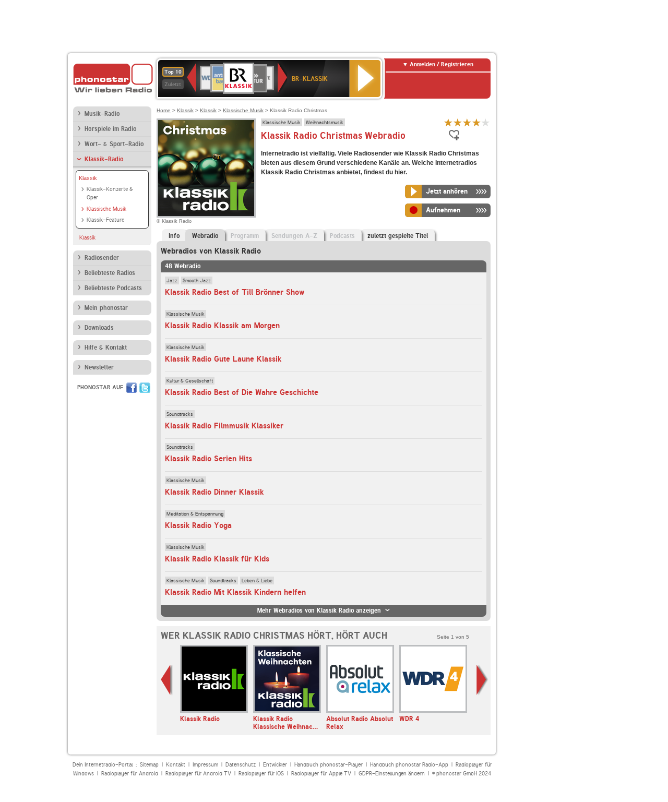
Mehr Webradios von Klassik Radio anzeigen (319, 610)
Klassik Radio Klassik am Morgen (222, 325)
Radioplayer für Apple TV (321, 773)
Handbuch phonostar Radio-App (409, 764)
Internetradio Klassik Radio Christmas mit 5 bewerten (486, 122)
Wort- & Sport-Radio (114, 144)
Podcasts (342, 236)
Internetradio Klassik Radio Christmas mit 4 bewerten (476, 122)
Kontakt (175, 764)
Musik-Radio (102, 113)
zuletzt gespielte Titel (397, 236)
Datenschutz (240, 764)
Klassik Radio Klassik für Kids (217, 559)
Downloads (99, 327)
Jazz (171, 280)
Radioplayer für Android (129, 773)
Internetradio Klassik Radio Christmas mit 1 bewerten (448, 122)
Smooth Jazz (197, 280)
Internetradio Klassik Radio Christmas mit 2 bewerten (457, 122)
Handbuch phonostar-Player (328, 764)
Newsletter (99, 367)
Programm (245, 236)
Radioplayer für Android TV (198, 773)
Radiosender (102, 257)
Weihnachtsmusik (324, 122)
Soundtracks (179, 414)
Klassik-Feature (105, 220)
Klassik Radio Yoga (198, 525)
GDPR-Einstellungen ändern (392, 773)
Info (174, 236)
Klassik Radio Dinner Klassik (214, 492)
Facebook (131, 387)
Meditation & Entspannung (194, 513)
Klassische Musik (106, 209)
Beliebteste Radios (110, 273)
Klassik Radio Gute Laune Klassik (223, 359)
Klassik (88, 178)
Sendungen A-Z (294, 236)
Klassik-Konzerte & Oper (110, 193)
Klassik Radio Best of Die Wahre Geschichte (241, 392)
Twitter (144, 387)
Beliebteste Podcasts (113, 288)
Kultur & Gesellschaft (189, 380)
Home (164, 110)
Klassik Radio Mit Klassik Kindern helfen (235, 592)
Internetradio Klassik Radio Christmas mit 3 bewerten (467, 122)
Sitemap (149, 764)
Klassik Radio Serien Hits (208, 458)
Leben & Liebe (257, 580)
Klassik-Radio (104, 159)
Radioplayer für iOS (261, 773)
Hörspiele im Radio (110, 129)
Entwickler (275, 764)
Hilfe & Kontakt (106, 347)
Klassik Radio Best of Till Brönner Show (235, 292)
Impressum (205, 764)
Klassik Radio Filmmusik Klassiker (224, 425)
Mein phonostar (106, 308)
